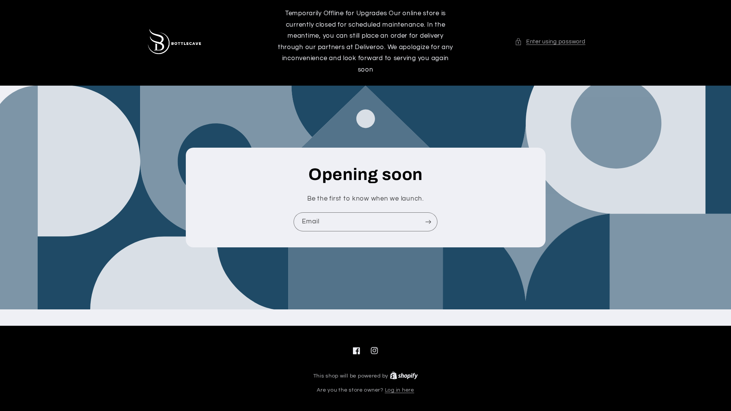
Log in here (399, 390)
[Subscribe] (428, 221)
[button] (550, 42)
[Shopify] (404, 376)
